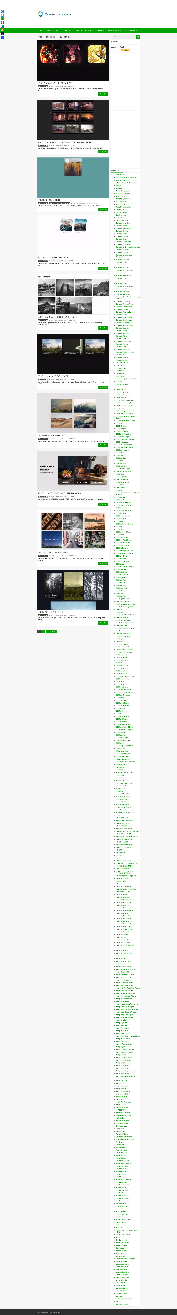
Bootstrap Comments (123, 244)
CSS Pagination (121, 639)
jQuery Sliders (120, 1083)
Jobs (117, 948)
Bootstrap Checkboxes (123, 242)
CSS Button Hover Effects (124, 447)
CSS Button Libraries (122, 450)
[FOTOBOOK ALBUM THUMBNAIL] (73, 235)
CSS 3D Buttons (121, 389)
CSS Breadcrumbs (122, 442)
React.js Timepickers (123, 1198)
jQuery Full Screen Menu (124, 999)
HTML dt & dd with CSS (123, 834)
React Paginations (122, 1171)
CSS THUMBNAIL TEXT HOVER (53, 376)
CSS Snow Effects (122, 687)
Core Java (119, 381)
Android (118, 186)
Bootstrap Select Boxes (123, 323)
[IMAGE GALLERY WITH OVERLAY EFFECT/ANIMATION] (73, 120)
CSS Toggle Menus (122, 738)
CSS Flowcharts (121, 521)
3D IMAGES (120, 175)
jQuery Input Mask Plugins (124, 1017)
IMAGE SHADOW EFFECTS (124, 869)
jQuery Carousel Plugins (123, 967)
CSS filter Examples (122, 508)
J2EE (117, 884)
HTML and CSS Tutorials (124, 826)
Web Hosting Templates (124, 1299)
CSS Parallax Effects (123, 647)
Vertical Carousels (122, 1267)
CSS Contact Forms (122, 482)
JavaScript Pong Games (124, 921)
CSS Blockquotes (121, 429)
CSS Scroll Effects (122, 668)
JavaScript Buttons (122, 894)
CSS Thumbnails (43, 86)
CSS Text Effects (121, 719)
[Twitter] (2, 15)
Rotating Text (120, 1209)
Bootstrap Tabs (121, 339)
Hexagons (119, 791)
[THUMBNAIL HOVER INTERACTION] (73, 413)
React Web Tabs (121, 1182)
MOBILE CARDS (121, 1105)
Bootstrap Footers (122, 262)
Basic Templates (121, 212)
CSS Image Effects (122, 575)
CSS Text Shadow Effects (124, 727)
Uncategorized (120, 1256)
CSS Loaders (120, 593)
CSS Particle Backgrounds (124, 649)
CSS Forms (119, 527)
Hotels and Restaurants (123, 807)
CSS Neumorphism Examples (125, 628)
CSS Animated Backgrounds (125, 400)
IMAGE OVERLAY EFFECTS (124, 866)
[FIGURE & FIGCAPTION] (73, 177)
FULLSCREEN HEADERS (124, 783)
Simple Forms (120, 1217)
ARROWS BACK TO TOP (124, 199)
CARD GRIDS (120, 365)
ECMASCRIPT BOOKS (123, 756)
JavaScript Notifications (123, 918)
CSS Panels (120, 641)
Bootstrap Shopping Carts (124, 325)
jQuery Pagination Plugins (124, 1052)
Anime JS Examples (122, 191)
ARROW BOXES (121, 196)
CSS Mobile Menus (122, 617)
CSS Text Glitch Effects (123, 724)
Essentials (119, 770)
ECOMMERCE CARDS (123, 759)
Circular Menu (120, 373)
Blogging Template (122, 220)
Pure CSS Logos (121, 1150)
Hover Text (119, 815)
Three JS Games (121, 1245)
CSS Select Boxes (122, 674)
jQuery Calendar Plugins (123, 961)
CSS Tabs (119, 714)
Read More (103, 94)
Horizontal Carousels (123, 796)
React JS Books (121, 1158)
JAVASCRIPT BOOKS (123, 892)
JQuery (56, 30)
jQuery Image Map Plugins (124, 1015)
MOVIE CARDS (121, 1110)
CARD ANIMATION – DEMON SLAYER (56, 83)
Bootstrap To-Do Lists (123, 349)
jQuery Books (120, 956)
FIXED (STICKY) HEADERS (124, 772)
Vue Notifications (121, 1291)
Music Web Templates (123, 1113)
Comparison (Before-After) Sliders (127, 379)
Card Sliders (120, 371)
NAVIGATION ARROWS (123, 1115)
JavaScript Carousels (123, 897)
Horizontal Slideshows (123, 802)
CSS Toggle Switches (123, 740)
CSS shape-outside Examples (125, 676)
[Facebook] (2, 11)
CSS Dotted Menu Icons (124, 500)
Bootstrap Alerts (121, 226)
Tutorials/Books (130, 30)
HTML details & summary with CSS (127, 831)
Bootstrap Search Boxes (124, 320)
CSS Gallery (120, 535)
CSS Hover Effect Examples (125, 567)
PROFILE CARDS (121, 1147)
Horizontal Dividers (122, 799)
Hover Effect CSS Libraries (124, 810)
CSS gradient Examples (123, 545)
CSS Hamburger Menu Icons (125, 551)
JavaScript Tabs (121, 937)
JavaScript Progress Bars (124, 924)
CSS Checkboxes (121, 466)
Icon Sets (119, 855)
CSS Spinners (120, 698)
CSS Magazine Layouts (123, 599)
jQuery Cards (120, 964)
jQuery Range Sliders (123, 1065)
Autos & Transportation (123, 207)
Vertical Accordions (122, 1264)
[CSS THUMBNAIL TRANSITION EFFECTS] (73, 294)
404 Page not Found (122, 180)
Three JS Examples (122, 1243)
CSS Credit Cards (121, 487)
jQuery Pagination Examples (125, 1049)
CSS (47, 30)
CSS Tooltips (120, 743)
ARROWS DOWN (121, 202)
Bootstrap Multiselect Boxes (125, 289)
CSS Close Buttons (122, 477)
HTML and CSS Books (123, 823)
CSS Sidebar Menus (122, 679)
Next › (53, 631)
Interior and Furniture (122, 878)
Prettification (120, 1142)
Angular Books (120, 188)
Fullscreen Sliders (122, 786)
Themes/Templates (113, 30)
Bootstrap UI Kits (121, 355)
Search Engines (121, 1211)
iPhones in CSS (121, 881)
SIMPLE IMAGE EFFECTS (124, 1219)
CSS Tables (120, 711)
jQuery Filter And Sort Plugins (125, 993)
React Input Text (121, 1155)
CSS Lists (119, 591)
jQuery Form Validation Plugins (126, 996)
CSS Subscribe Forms (123, 706)
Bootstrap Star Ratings (123, 333)
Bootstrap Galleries (122, 267)
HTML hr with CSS (122, 842)
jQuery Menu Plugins (122, 1033)
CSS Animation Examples (124, 403)
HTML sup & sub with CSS (124, 847)
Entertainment (120, 767)
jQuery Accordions (122, 950)
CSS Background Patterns (124, 413)
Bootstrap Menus (121, 283)
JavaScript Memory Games (124, 910)
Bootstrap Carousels (122, 236)
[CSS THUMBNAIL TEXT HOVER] (73, 354)
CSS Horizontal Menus (123, 561)
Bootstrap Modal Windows (124, 286)
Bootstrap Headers (122, 273)
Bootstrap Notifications (123, 294)
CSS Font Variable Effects (124, 524)
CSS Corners (120, 485)
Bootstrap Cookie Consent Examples (128, 247)
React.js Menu (120, 1193)
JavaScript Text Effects (123, 942)
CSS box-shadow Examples (125, 439)
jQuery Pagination (121, 1047)
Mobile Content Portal (123, 1107)
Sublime (99, 30)
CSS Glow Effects (122, 537)
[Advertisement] (106, 14)
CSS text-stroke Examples (124, 730)
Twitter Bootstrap (121, 1251)
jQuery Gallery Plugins (123, 1001)
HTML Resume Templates (124, 845)
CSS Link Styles (121, 585)
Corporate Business (122, 384)
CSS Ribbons (120, 663)
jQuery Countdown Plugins (124, 983)
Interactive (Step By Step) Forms (126, 876)
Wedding (119, 1301)
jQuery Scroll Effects (122, 1068)
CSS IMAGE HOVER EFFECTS (52, 612)
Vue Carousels (120, 1283)
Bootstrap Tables (121, 336)
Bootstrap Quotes (121, 315)
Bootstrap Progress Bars (124, 312)
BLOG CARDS (120, 218)
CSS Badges (120, 423)
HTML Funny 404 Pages (124, 839)
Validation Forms (121, 1261)
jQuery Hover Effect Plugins (125, 1007)
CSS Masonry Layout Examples (126, 604)
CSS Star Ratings (121, 700)
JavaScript (67, 30)
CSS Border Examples (123, 437)
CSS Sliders (120, 682)
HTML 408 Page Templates (125, 820)
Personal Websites (122, 1134)
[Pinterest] (2, 22)
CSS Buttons (120, 453)
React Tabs (119, 1177)
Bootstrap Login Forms (123, 281)
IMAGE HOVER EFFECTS (124, 861)
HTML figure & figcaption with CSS (59, 203)
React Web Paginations (123, 1179)
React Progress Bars (123, 1174)
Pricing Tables (120, 1145)
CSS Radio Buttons (122, 657)
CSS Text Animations (123, 716)
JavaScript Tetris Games (124, 940)
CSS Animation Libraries (124, 405)
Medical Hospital (121, 1097)
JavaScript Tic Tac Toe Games (125, 945)
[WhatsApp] (2, 19)
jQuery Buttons (120, 959)
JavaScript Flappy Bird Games (125, 900)
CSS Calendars (121, 458)
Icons (118, 858)
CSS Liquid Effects (122, 588)
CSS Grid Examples (122, 548)
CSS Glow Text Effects (123, 540)
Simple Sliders (121, 1222)
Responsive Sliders (122, 1206)
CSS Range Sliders (122, 660)
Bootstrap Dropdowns (123, 259)
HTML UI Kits (120, 850)
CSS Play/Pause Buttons (124, 652)
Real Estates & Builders (123, 1201)
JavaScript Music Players (124, 916)
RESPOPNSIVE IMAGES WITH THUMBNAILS (59, 493)
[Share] (2, 37)
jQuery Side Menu (121, 1081)
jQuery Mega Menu (122, 1031)
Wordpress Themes (122, 1304)
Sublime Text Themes (123, 1235)
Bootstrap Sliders (121, 331)
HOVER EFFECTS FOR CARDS (125, 812)
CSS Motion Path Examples (125, 623)
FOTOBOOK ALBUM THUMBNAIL (54, 257)
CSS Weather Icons (122, 751)
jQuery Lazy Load (121, 1025)
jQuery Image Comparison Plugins (127, 1009)
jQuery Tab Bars (121, 1089)
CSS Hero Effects (121, 556)
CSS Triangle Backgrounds (124, 746)
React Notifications (122, 1169)
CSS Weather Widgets (123, 754)
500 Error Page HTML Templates (126, 183)
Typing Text (119, 1253)
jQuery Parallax (121, 1055)
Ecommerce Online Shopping (125, 762)
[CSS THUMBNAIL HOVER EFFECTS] (73, 530)
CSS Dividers (120, 497)
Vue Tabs (119, 1296)
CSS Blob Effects (121, 426)
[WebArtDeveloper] (54, 17)
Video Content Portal (122, 1277)
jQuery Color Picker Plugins (125, 975)
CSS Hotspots (120, 564)
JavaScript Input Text (123, 905)
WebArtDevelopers (56, 86)
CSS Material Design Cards (125, 607)
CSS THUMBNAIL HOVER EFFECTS (55, 552)
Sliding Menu (120, 1225)
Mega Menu (120, 1099)
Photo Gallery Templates (124, 1137)
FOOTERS (119, 778)
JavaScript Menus (122, 913)
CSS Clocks (120, 474)
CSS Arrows (120, 408)
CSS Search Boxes (122, 671)
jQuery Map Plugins (122, 1028)
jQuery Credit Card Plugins (124, 985)
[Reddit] (2, 30)
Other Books (120, 1129)
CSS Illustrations (121, 572)
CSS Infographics (121, 577)
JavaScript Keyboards (123, 908)
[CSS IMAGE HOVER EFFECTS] (73, 590)
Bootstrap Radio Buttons (124, 317)
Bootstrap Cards (121, 234)
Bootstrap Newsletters (123, 291)
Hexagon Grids (121, 788)
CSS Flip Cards (121, 519)
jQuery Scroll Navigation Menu (125, 1071)
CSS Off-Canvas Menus (123, 633)
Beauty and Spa (121, 215)
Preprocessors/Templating (125, 1139)
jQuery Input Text (121, 1020)
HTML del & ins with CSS (124, 828)
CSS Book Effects (122, 431)
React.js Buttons (121, 1187)
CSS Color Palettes (122, 479)
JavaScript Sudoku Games (124, 932)
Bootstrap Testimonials (123, 341)
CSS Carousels (121, 463)
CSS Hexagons (121, 559)
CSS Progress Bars (122, 655)
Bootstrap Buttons (122, 231)
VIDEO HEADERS (121, 1280)
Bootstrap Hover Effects (124, 275)
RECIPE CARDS (121, 1203)
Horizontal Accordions (123, 794)
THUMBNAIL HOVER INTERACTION (55, 435)
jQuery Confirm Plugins (123, 977)
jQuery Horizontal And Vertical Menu (127, 1004)
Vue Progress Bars (122, 1293)
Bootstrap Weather (122, 357)
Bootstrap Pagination (123, 301)
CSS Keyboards (121, 583)
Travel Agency (120, 1248)
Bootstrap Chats (121, 239)
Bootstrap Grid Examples (124, 270)
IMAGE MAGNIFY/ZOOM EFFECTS (127, 863)
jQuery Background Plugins (124, 953)
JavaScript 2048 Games (123, 886)
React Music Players (122, 1161)
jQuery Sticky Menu (122, 1086)
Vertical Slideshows (122, 1272)
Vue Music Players (122, 1288)
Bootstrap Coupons (122, 252)
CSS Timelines (121, 735)
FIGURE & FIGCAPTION (49, 200)
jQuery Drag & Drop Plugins (125, 991)
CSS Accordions (121, 397)
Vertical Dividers (121, 1269)
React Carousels (121, 1153)
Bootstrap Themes (122, 344)
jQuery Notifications (122, 1041)
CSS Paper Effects (122, 644)
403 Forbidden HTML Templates (126, 177)
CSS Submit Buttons (122, 703)
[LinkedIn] (2, 26)
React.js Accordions (122, 1185)
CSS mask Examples (122, 601)
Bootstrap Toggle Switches (125, 352)
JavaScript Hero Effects (124, 902)
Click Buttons (120, 376)
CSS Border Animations (123, 434)
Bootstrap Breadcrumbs (123, 228)
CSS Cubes (119, 490)
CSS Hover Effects (122, 569)
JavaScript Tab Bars (122, 934)
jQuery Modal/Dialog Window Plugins (128, 1036)
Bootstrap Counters (122, 250)
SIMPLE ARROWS (122, 1214)
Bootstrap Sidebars (122, 328)
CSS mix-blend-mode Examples (126, 615)
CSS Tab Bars (120, 708)
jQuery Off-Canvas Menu (124, 1044)
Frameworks (120, 780)
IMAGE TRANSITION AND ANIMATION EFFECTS (124, 872)
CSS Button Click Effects (124, 445)
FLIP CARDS (120, 775)
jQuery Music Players (123, 1039)
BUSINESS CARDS (122, 360)
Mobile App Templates (123, 1102)
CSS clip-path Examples (124, 471)
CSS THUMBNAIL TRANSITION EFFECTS (57, 317)
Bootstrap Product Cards (124, 307)
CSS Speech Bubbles (123, 695)
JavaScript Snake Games (124, 929)
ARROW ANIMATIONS (123, 194)
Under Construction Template (125, 1259)
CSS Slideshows (121, 684)
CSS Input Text (121, 580)
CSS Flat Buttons (121, 513)
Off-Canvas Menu (121, 1126)
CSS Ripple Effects (122, 665)
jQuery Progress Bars (123, 1063)
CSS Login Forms (121, 596)
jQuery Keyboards (121, 1023)
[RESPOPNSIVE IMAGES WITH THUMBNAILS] (73, 471)
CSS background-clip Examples (126, 421)
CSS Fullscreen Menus (123, 532)
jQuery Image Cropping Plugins (126, 1012)
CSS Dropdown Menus (123, 505)
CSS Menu (119, 609)
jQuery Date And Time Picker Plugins (128, 988)
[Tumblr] (2, 33)
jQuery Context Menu (122, 980)
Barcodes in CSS (121, 210)
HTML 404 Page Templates (125, 818)
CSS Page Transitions (123, 636)
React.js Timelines (122, 1195)
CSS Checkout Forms (123, 469)
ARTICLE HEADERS (122, 204)
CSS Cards (119, 461)
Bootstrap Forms (121, 265)
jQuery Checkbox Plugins (124, 972)
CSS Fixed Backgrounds (124, 510)
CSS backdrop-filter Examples (125, 411)
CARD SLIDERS (121, 368)
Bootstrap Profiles (122, 309)
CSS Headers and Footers (124, 553)
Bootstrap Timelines (122, 347)
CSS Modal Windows (123, 620)
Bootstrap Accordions (123, 223)
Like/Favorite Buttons (123, 1094)
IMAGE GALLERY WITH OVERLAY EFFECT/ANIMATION (64, 142)
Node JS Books (121, 1118)
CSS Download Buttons (123, 502)
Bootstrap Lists (121, 278)
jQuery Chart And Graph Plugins (126, 969)
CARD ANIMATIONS (122, 363)
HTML (78, 30)
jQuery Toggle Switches (123, 1091)
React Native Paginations (124, 1163)
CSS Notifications (121, 631)
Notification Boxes (122, 1123)
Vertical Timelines (122, 1275)
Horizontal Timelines (122, 804)
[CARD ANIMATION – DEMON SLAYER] (73, 60)
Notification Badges (122, 1121)
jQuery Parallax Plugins (123, 1060)
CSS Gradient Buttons (123, 543)
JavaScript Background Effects (126, 889)
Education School (121, 764)
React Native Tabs (122, 1166)
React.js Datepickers (122, 1190)
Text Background (121, 1240)
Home (40, 30)
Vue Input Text (120, 1285)
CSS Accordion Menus (123, 395)
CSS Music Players (122, 625)
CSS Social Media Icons (124, 690)
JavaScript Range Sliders (124, 926)
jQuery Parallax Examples (124, 1057)
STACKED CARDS (121, 1227)
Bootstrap (88, 30)
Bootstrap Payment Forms (124, 304)
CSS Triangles (120, 748)
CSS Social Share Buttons (124, 692)
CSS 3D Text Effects (122, 392)
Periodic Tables (121, 1131)
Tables (118, 1237)
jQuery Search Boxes (122, 1073)
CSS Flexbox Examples (123, 516)
